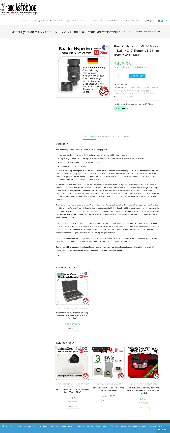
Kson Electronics (72, 386)
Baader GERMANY (142, 87)
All (128, 87)
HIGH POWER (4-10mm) (80, 385)
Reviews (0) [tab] (126, 137)
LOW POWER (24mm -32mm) (138, 93)
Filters (101, 383)
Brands (152, 87)
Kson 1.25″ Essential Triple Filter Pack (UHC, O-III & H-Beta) (108, 389)
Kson (64, 386)
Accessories (59, 308)
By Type (146, 90)
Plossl (152, 93)
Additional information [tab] (108, 137)
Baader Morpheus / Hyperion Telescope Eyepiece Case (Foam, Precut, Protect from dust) (72, 315)
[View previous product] (153, 46)
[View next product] (158, 46)
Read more (107, 401)
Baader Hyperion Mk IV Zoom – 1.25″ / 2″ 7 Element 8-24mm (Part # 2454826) (131, 31)
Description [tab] (90, 137)
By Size (139, 90)
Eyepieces (69, 385)
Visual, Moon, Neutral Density (111, 385)
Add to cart (137, 76)
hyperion (121, 96)
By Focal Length (72, 383)
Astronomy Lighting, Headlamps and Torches (143, 384)
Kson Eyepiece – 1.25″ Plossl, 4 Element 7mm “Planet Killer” (72, 390)
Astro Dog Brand (144, 383)
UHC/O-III (98, 385)
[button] (107, 47)
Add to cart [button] (72, 328)
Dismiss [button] (164, 429)
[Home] (89, 31)
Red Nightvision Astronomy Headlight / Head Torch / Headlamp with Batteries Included (143, 390)
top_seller (129, 96)
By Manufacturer (130, 90)
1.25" (125, 87)
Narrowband (119, 383)
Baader (132, 87)
